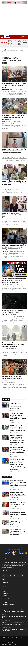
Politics (5, 595)
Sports (5, 602)
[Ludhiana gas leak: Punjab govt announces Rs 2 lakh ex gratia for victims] (14, 367)
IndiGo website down (25, 42)
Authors (4, 642)
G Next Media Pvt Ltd (6, 639)
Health (5, 591)
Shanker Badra (5, 187)
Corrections (20, 641)
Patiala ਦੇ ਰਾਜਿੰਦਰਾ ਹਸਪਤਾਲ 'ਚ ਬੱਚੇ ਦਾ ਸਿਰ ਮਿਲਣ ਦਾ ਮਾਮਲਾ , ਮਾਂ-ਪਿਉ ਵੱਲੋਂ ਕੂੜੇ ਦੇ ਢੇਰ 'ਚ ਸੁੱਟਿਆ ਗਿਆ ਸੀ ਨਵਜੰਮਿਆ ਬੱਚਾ (14, 183)
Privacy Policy (5, 644)
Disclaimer (14, 642)
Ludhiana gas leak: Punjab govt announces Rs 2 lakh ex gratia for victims (12, 378)
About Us (8, 641)
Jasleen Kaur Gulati (6, 121)
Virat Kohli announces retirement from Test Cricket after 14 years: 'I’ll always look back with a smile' (17, 451)
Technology (6, 598)
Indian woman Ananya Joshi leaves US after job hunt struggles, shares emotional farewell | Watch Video (18, 417)
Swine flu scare (15, 42)
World (4, 600)
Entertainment (7, 589)
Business (5, 586)
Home (3, 49)
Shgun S (3, 348)
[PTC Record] (14, 552)
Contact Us (9, 642)
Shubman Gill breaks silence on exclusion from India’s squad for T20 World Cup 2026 (17, 406)
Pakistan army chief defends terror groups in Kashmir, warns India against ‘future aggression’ (18, 428)
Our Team (20, 642)
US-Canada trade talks (20, 42)
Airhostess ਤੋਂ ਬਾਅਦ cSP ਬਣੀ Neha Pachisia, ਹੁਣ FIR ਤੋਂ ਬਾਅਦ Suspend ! (17, 504)
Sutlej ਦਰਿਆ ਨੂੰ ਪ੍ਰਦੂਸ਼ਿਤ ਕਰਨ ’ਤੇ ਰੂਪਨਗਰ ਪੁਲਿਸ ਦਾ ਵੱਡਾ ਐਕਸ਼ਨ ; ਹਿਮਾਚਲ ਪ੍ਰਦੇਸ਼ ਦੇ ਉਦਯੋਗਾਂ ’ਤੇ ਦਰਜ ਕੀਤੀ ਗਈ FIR (18, 532)
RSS (16, 644)
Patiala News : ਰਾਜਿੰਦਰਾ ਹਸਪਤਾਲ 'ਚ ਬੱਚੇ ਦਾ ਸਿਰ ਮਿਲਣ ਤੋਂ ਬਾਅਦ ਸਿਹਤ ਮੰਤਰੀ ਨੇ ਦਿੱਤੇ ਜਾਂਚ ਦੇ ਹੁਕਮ (13, 215)
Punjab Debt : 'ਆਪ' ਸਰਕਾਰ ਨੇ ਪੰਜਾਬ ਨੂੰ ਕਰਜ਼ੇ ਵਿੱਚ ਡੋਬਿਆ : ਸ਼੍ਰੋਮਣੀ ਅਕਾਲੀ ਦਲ (18, 523)
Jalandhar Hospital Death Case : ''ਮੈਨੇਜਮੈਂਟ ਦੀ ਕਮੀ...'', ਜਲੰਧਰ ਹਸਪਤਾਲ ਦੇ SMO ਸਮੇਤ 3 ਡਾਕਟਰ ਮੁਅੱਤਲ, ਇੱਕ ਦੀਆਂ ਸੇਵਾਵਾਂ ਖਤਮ (14, 247)
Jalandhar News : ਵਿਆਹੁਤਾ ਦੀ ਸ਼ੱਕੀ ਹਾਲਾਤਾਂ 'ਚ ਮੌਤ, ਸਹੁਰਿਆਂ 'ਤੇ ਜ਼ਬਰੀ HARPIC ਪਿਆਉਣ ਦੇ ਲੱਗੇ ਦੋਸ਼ (18, 513)
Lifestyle (5, 593)
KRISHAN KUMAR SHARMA (7, 89)
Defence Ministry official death (10, 42)
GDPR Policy (11, 644)
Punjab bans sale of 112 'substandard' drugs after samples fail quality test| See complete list (13, 117)
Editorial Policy (14, 641)
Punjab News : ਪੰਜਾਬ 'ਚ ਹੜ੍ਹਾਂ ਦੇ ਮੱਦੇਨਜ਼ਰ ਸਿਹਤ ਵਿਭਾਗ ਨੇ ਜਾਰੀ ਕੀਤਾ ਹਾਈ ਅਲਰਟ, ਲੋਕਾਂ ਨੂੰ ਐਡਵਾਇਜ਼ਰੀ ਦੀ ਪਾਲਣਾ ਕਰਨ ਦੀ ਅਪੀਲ (14, 151)
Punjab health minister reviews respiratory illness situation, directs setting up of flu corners (13, 344)
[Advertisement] (14, 19)
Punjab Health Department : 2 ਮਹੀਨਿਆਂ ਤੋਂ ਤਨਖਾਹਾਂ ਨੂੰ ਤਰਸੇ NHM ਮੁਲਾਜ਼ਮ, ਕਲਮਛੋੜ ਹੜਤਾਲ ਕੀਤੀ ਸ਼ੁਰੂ (14, 85)
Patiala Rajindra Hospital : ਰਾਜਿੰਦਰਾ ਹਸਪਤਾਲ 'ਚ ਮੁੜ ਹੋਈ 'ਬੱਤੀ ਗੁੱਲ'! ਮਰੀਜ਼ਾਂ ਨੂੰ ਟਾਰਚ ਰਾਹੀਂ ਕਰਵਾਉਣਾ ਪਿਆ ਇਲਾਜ (13, 312)
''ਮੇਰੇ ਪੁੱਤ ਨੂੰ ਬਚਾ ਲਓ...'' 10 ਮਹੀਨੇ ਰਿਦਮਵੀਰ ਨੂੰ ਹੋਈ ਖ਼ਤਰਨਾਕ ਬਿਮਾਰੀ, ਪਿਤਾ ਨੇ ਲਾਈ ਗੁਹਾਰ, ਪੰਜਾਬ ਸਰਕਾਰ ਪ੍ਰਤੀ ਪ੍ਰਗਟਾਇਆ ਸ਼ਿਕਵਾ (14, 280)
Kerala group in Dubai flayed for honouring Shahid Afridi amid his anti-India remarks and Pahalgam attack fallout (17, 439)
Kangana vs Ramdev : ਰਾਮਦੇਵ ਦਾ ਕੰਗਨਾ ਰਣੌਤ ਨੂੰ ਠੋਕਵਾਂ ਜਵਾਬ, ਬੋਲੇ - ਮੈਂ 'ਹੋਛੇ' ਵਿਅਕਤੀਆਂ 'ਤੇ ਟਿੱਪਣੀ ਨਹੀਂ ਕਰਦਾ (18, 495)
